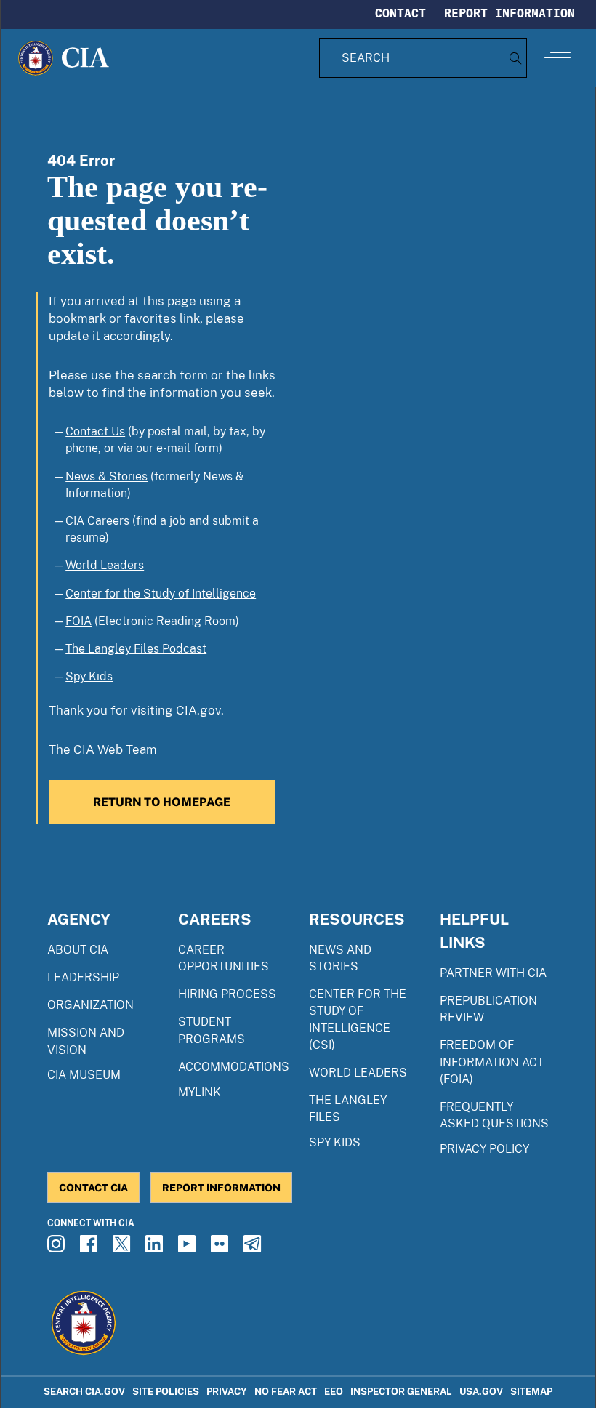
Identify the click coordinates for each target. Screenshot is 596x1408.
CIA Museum (84, 1075)
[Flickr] (222, 1248)
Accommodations (233, 1067)
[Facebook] (91, 1248)
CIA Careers (97, 521)
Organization (90, 1005)
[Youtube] (189, 1248)
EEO (333, 1391)
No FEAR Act (285, 1391)
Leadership (83, 977)
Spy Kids (89, 676)
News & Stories (106, 476)
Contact (400, 13)
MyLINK (199, 1092)
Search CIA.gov (84, 1391)
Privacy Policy (484, 1149)
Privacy (226, 1391)
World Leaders (104, 565)
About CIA (77, 950)
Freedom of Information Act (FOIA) (492, 1061)
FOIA (78, 621)
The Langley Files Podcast (135, 649)
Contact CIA (93, 1187)
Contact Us (95, 431)
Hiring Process (227, 994)
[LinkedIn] (156, 1248)
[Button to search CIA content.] (515, 58)
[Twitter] (123, 1248)
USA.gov (481, 1391)
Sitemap (531, 1391)
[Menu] (557, 57)
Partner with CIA (493, 973)
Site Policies (165, 1391)
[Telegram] (254, 1248)
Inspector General (401, 1391)
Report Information (509, 13)
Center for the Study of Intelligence (160, 593)
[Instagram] (58, 1248)
